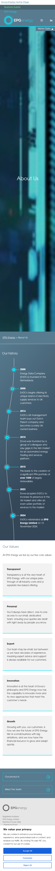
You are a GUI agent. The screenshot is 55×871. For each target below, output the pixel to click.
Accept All (27, 851)
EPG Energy (9, 338)
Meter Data (44, 29)
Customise (27, 858)
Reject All (27, 865)
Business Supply (12, 7)
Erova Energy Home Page (15, 2)
